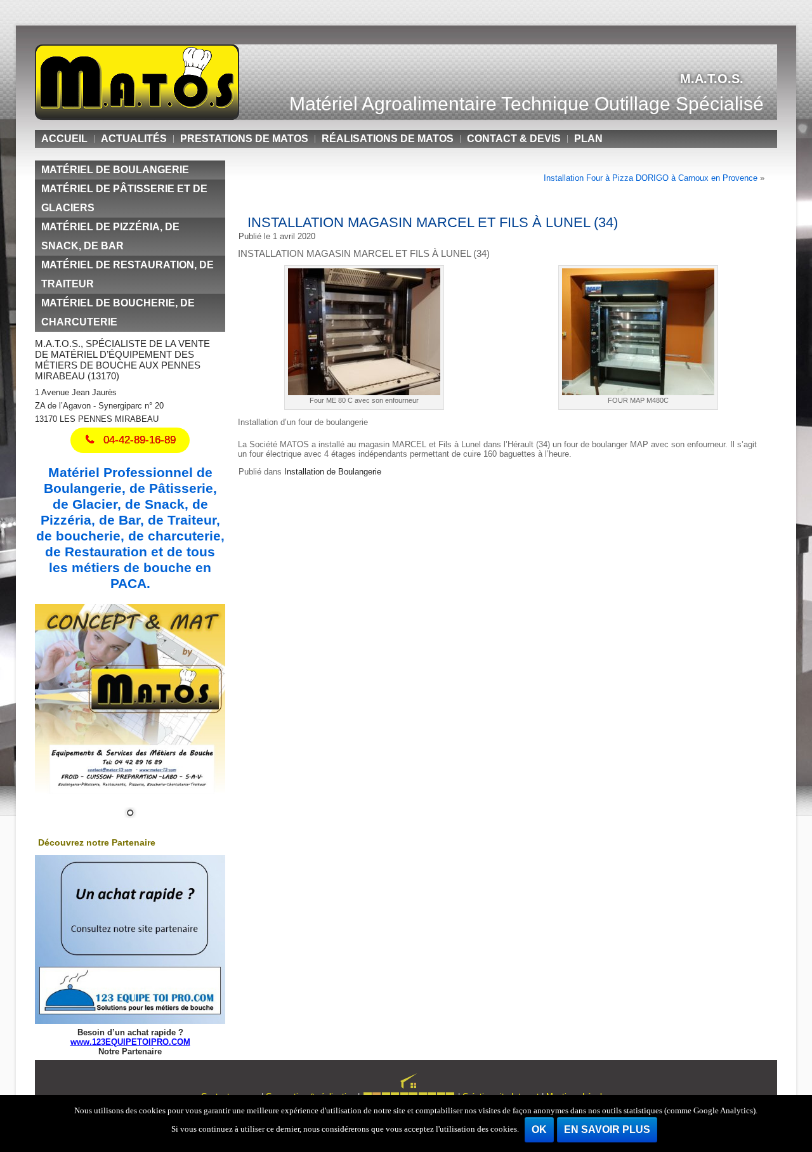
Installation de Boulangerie (332, 471)
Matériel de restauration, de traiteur (127, 274)
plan (588, 138)
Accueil (64, 138)
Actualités (134, 138)
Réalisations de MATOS (388, 138)
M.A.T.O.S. (711, 79)
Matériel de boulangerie (115, 169)
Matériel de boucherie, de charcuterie (118, 312)
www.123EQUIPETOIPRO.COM (130, 1042)
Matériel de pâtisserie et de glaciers (124, 198)
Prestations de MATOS (244, 138)
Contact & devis (514, 138)
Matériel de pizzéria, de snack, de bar (110, 236)
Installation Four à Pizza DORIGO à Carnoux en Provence (650, 178)
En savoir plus (607, 1129)
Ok (539, 1129)
